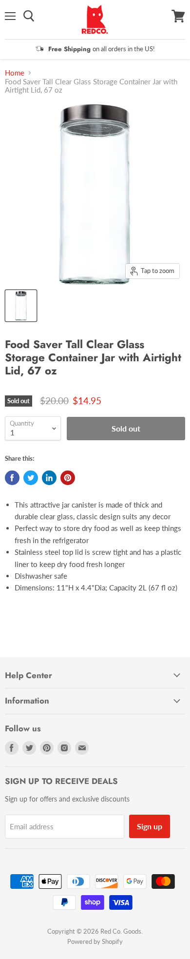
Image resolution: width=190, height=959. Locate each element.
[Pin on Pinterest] (67, 477)
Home (14, 73)
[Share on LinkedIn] (49, 477)
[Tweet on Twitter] (30, 477)
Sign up (149, 826)
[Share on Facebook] (12, 477)
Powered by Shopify (95, 941)
